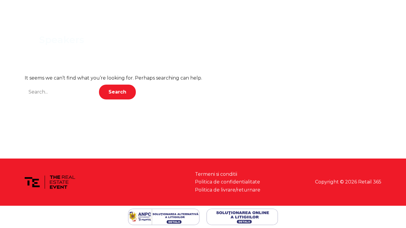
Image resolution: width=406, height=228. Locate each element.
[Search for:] (62, 92)
